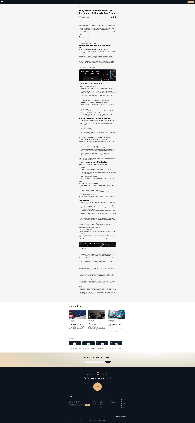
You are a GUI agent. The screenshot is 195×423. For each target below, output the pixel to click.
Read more (81, 295)
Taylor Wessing (93, 194)
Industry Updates (101, 402)
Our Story (102, 404)
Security (94, 401)
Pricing (94, 403)
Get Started (97, 386)
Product (94, 399)
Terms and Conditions (111, 400)
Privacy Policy (112, 402)
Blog (101, 399)
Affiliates (101, 407)
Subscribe (108, 361)
